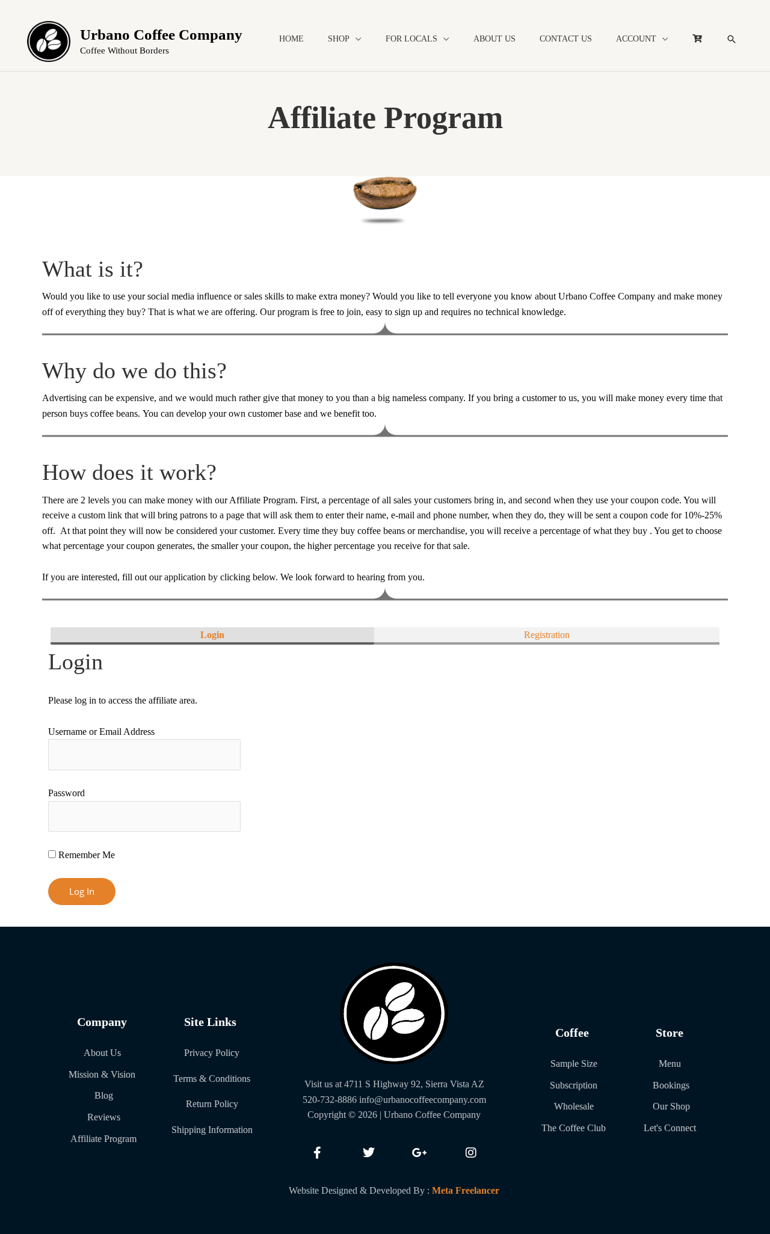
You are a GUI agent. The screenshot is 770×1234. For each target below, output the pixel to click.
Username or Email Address (101, 731)
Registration (547, 635)
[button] (731, 39)
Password (66, 793)
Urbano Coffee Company (161, 34)
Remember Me (85, 855)
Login (212, 635)
